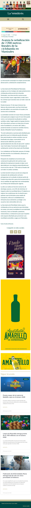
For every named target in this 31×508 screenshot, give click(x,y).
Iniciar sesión (26, 506)
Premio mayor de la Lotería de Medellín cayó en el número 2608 (14, 396)
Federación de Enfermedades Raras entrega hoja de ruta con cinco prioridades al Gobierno (15, 475)
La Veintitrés (15, 13)
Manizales (5, 36)
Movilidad (10, 36)
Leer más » (5, 407)
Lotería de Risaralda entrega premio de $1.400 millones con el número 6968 (15, 435)
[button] (8, 19)
